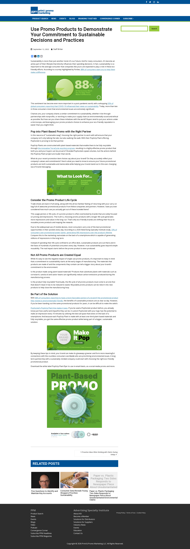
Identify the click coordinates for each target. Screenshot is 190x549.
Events (62, 19)
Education (78, 530)
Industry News (80, 525)
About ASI (78, 513)
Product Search (40, 19)
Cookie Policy (141, 513)
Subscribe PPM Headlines (41, 533)
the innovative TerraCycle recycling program (56, 148)
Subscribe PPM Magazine (41, 536)
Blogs (72, 19)
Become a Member (81, 516)
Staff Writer (58, 49)
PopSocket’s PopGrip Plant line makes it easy (49, 308)
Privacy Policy (120, 513)
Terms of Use (130, 513)
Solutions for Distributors (84, 519)
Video (33, 525)
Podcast (34, 527)
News (53, 19)
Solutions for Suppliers (83, 522)
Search (154, 28)
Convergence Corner (110, 19)
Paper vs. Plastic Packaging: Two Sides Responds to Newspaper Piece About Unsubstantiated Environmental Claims (103, 483)
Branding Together (87, 19)
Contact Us (78, 533)
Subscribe (127, 19)
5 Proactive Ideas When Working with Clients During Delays (99, 453)
